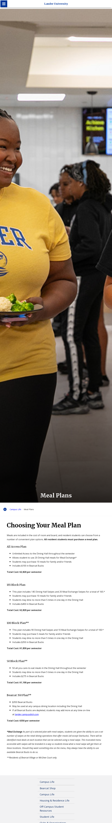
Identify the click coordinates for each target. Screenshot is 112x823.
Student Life (47, 816)
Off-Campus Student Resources (52, 808)
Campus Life (15, 509)
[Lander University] (3, 3)
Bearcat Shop (48, 788)
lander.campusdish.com (27, 714)
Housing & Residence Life (54, 800)
